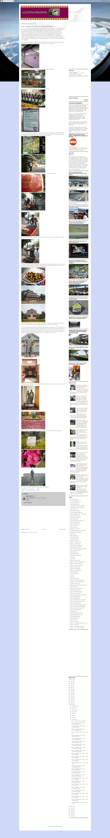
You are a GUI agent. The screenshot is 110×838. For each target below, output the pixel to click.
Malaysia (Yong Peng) (75, 570)
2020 (71, 689)
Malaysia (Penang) (74, 568)
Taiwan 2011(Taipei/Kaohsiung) (76, 604)
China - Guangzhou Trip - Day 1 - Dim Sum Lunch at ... (79, 797)
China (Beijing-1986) (74, 510)
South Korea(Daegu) (74, 596)
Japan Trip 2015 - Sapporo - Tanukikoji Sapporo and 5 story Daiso (82, 486)
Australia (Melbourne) (74, 500)
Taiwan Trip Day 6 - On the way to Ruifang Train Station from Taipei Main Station (82, 431)
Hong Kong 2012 (73, 538)
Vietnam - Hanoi (73, 624)
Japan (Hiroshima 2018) (75, 545)
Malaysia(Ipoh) (73, 571)
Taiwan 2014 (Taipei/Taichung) (76, 606)
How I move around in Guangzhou (78, 721)
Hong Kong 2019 (73, 540)
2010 (71, 808)
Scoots (71, 575)
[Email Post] (38, 488)
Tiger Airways (73, 619)
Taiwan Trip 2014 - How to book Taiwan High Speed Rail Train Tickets (81, 465)
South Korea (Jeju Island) (75, 588)
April (73, 715)
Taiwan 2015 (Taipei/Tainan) (76, 608)
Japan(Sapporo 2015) (74, 555)
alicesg (72, 154)
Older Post (62, 529)
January (73, 719)
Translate (79, 74)
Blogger (60, 826)
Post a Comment (28, 502)
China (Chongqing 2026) (75, 512)
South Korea (72, 586)
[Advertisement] (43, 517)
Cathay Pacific (73, 509)
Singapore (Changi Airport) (75, 580)
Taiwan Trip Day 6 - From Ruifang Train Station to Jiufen (81, 443)
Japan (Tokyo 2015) (74, 550)
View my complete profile (74, 169)
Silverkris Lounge (74, 578)
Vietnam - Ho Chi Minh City (76, 627)
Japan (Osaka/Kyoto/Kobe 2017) (77, 548)
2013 (71, 702)
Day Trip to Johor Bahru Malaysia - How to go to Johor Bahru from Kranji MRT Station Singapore (81, 398)
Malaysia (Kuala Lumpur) (75, 565)
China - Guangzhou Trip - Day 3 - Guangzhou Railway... (78, 739)
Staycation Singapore (74, 603)
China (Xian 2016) (74, 522)
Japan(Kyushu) (73, 553)
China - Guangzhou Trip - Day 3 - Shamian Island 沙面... (78, 742)
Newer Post (24, 529)
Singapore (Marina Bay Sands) (76, 581)
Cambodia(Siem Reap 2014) (76, 507)
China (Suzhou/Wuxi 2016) (76, 520)
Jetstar (71, 557)
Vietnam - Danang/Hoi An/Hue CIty (77, 623)
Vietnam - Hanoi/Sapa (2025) (76, 626)
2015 (71, 698)
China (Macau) (73, 519)
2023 (71, 685)
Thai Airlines (72, 611)
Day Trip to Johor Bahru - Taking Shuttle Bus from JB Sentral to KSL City (82, 386)
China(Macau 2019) (74, 528)
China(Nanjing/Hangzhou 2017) (76, 530)
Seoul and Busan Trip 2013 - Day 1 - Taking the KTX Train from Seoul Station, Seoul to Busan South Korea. (82, 410)
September (74, 709)
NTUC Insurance (73, 573)
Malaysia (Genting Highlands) (76, 561)
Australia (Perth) (73, 502)
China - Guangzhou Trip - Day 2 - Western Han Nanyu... (78, 775)
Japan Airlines (73, 552)
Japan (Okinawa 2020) (75, 547)
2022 (71, 687)
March (73, 717)
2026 (71, 679)
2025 (71, 681)
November (74, 706)
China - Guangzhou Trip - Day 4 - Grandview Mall (78, 726)
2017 (71, 695)
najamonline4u (29, 496)
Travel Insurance (73, 621)
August (73, 711)
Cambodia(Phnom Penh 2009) (76, 505)
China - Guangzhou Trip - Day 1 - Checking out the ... (78, 788)
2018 (71, 693)
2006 (71, 815)
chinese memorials (30, 498)
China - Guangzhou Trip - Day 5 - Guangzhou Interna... (78, 723)
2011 (71, 806)
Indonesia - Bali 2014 (74, 542)
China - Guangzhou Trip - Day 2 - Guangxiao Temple (78, 769)
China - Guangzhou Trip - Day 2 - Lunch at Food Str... (78, 772)
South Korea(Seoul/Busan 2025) (77, 599)
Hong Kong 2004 (73, 537)
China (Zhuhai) (73, 525)
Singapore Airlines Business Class (77, 585)
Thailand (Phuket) (74, 618)
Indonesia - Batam (74, 543)
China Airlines (73, 527)
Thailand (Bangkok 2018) (75, 613)
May (73, 713)
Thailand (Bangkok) (74, 616)
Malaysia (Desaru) (74, 560)
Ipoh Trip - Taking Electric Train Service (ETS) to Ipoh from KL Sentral (82, 475)
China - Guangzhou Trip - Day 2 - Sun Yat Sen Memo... (79, 778)
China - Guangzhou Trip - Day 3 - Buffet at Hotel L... (78, 736)
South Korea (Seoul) (74, 593)
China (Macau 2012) (74, 517)
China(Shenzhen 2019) (75, 532)
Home (43, 529)
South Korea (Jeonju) (74, 590)
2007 (71, 814)
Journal (71, 558)
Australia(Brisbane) (74, 504)
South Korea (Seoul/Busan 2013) (77, 594)
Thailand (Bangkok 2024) (75, 614)
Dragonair (72, 533)
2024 (71, 683)
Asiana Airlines (73, 499)
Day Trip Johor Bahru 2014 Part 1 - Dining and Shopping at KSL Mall (82, 454)
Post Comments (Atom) (32, 532)
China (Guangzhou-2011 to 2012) (32, 490)
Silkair (71, 576)
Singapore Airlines (74, 583)
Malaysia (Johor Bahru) (75, 563)
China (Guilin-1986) (74, 515)
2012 (71, 704)
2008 (71, 812)
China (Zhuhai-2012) (74, 524)
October (73, 708)
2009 (71, 810)
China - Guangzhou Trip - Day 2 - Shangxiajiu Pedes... (78, 766)
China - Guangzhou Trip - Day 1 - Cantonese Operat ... (78, 791)
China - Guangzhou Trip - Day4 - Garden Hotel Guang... (78, 729)
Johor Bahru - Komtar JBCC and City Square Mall (82, 421)
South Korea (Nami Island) (75, 591)
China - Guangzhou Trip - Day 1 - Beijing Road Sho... (78, 781)
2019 (71, 691)
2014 (71, 700)
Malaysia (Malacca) (74, 566)
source (54, 332)
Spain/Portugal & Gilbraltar (76, 601)
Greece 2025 (73, 535)
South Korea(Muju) (74, 598)
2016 (71, 696)
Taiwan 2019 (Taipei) (74, 609)
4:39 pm (27, 499)
